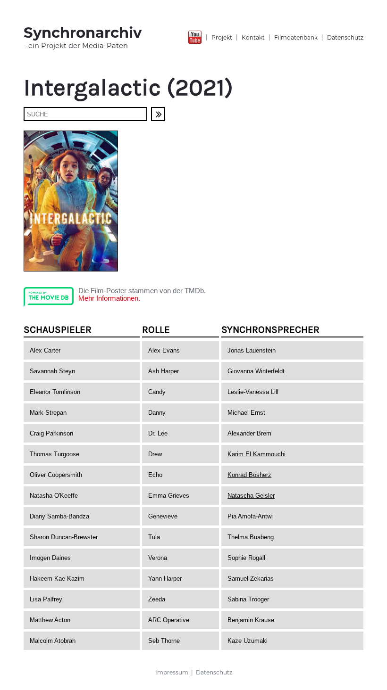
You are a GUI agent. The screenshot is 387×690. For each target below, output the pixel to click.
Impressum (171, 672)
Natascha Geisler (251, 495)
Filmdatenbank (296, 37)
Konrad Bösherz (249, 474)
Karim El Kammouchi (256, 454)
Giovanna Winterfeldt (256, 371)
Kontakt (253, 37)
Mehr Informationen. (109, 298)
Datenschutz (345, 37)
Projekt (221, 37)
